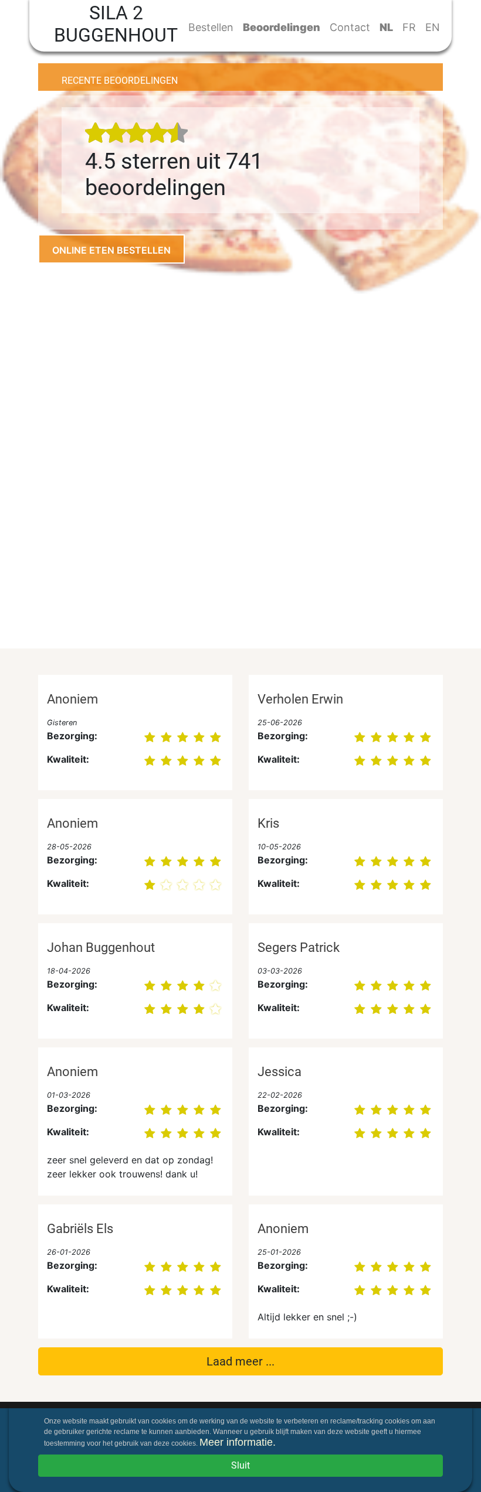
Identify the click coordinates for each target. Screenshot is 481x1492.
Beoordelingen (281, 27)
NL (386, 27)
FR (409, 27)
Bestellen (210, 27)
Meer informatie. (237, 1442)
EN (432, 27)
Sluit (240, 1465)
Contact (350, 27)
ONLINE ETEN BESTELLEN (111, 250)
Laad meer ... (240, 1361)
